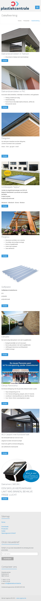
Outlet (3, 531)
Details (5, 60)
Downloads (4, 526)
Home (19, 20)
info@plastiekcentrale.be (13, 583)
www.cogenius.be (21, 598)
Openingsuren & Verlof (8, 533)
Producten (26, 20)
